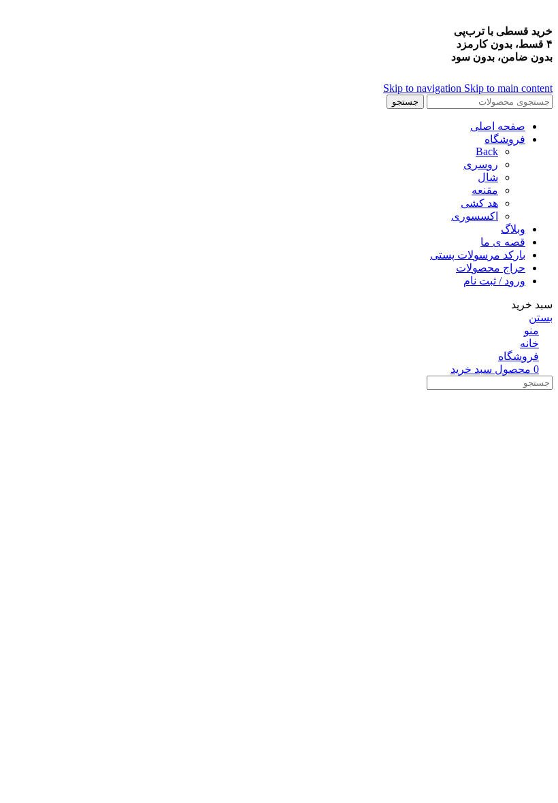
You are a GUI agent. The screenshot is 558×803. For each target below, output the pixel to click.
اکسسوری (474, 216)
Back (487, 151)
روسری (480, 164)
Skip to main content (508, 88)
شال (488, 177)
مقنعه (485, 190)
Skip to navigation (423, 88)
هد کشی (479, 203)
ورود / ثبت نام (494, 280)
